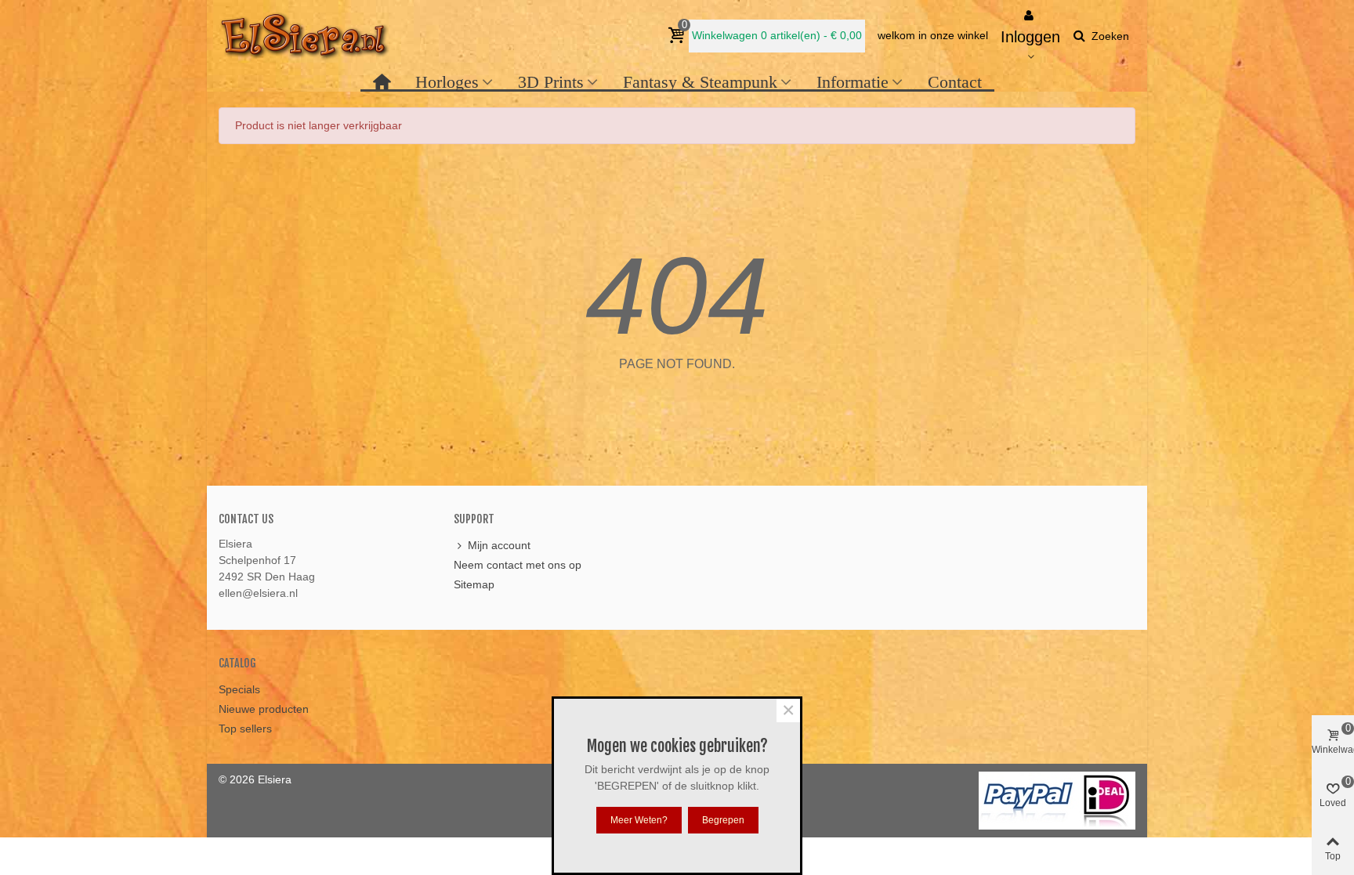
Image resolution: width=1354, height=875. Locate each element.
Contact (955, 82)
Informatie (852, 82)
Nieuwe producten (264, 709)
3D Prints (551, 82)
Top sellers (245, 728)
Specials (239, 689)
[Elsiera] (305, 36)
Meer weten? (639, 820)
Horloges (447, 82)
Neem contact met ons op (517, 565)
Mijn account (499, 545)
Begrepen (723, 820)
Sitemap (474, 584)
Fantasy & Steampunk (700, 82)
